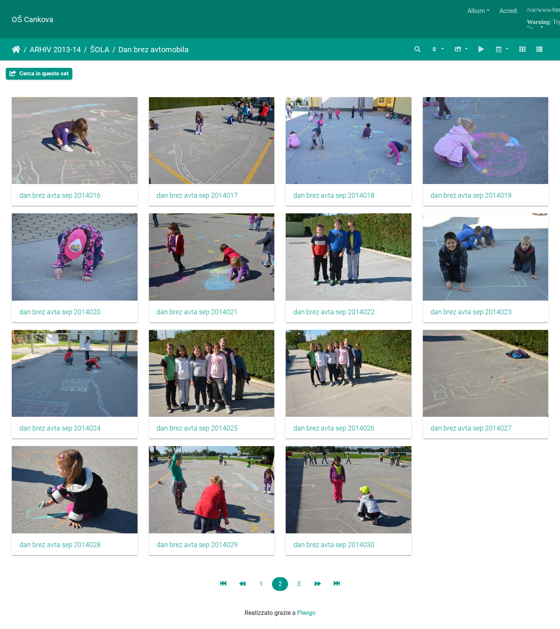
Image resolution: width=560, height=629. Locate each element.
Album (476, 10)
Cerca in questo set (43, 73)
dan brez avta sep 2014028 (60, 545)
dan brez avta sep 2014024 (60, 428)
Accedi (508, 10)
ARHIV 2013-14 (55, 49)
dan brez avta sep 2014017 (197, 195)
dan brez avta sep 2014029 (197, 545)
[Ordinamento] (437, 49)
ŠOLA (99, 49)
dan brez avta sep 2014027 (471, 428)
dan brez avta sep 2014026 (333, 428)
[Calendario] (502, 49)
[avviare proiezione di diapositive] (481, 49)
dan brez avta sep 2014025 (197, 428)
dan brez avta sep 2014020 (60, 312)
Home (16, 49)
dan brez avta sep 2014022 (333, 312)
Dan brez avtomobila (153, 49)
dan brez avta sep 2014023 (471, 312)
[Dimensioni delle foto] (461, 49)
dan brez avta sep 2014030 (333, 545)
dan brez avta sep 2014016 (60, 195)
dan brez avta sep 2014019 (471, 195)
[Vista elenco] (539, 49)
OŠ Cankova (32, 19)
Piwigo (306, 612)
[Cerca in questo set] (418, 49)
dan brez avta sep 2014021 (197, 312)
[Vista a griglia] (522, 49)
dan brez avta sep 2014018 (333, 195)
